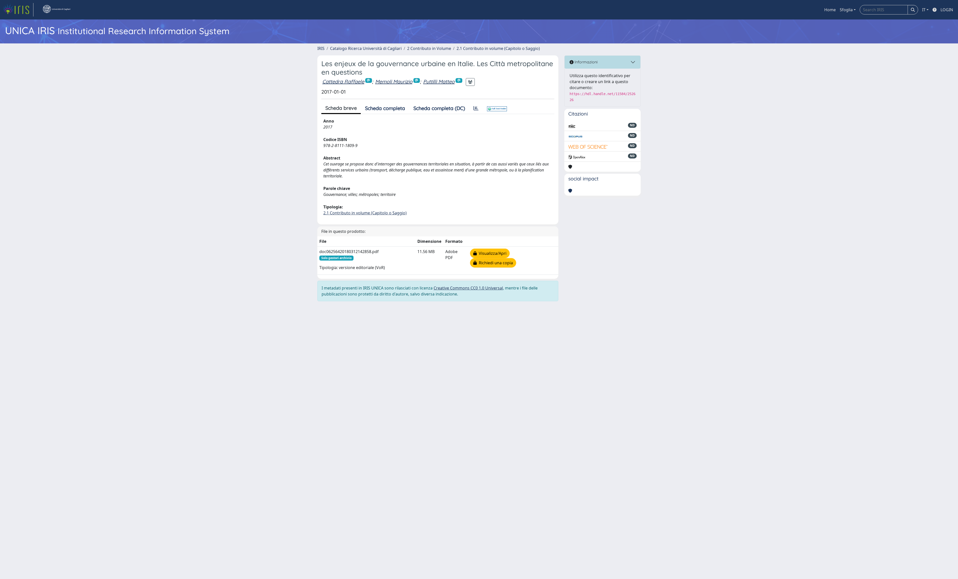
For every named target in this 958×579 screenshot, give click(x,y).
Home (830, 9)
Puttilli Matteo (439, 81)
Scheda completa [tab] (385, 108)
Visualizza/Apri (491, 253)
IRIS (321, 48)
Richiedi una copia (495, 263)
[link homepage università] (56, 9)
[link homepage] (18, 9)
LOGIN (947, 9)
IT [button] (924, 9)
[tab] (476, 108)
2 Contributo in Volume (429, 48)
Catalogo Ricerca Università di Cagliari (366, 48)
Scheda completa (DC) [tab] (439, 108)
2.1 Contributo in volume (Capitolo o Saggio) (498, 48)
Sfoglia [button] (846, 9)
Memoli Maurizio (393, 81)
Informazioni (586, 61)
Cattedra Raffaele (343, 81)
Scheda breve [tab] (341, 108)
